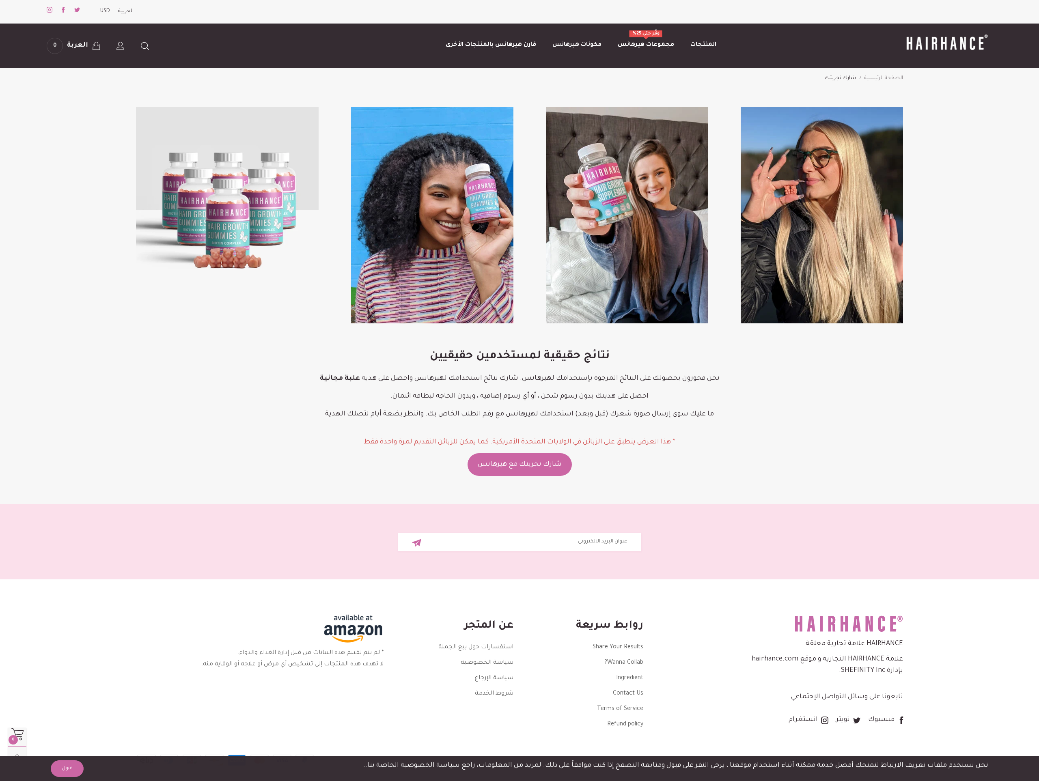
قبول (67, 768)
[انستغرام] (49, 11)
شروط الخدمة (494, 694)
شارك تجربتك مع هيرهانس (520, 464)
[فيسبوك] (63, 11)
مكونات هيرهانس (576, 45)
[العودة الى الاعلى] (17, 756)
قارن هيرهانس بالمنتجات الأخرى (491, 45)
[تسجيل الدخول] (120, 46)
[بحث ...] (145, 46)
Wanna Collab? (624, 663)
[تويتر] (77, 11)
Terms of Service (620, 709)
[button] (416, 543)
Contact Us (628, 694)
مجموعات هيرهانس (646, 44)
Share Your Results (618, 647)
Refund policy (625, 724)
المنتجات (703, 45)
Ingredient (629, 678)
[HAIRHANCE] (944, 43)
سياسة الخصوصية (487, 663)
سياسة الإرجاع (494, 678)
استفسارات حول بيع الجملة (475, 647)
